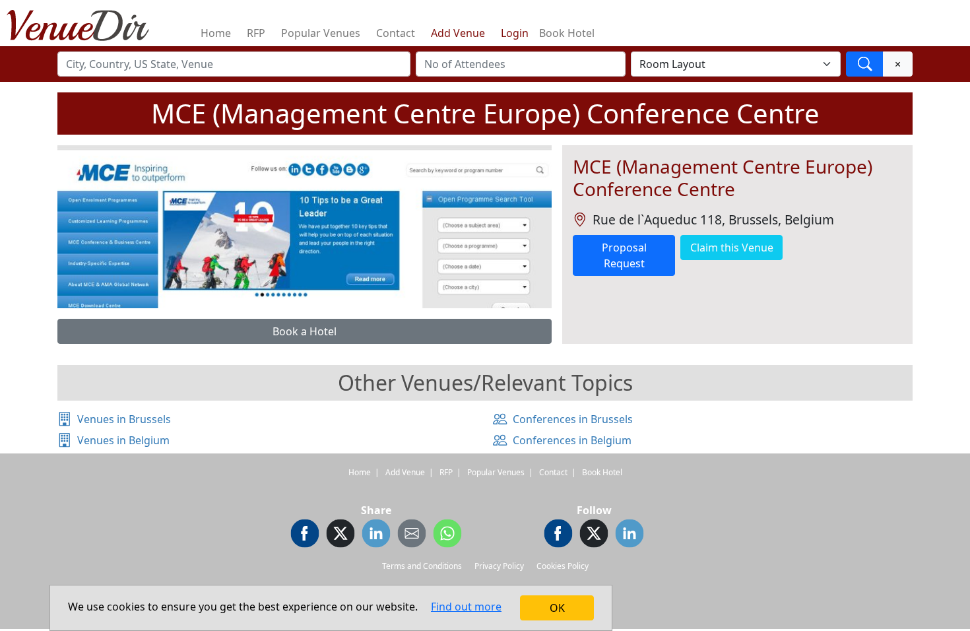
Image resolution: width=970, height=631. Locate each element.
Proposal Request (624, 255)
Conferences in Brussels (573, 419)
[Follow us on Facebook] (558, 535)
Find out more (466, 606)
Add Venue (458, 33)
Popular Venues (320, 33)
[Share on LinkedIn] (376, 535)
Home (216, 33)
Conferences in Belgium (572, 440)
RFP (256, 33)
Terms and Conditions (422, 566)
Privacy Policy (499, 566)
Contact (395, 33)
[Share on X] (340, 535)
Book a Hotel (305, 331)
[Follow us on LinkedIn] (629, 535)
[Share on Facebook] (304, 535)
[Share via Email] (411, 535)
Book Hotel (567, 33)
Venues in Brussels (124, 419)
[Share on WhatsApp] (447, 535)
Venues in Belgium (123, 440)
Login (515, 33)
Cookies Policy (562, 566)
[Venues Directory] (84, 23)
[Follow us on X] (593, 535)
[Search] (865, 64)
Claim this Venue (731, 247)
